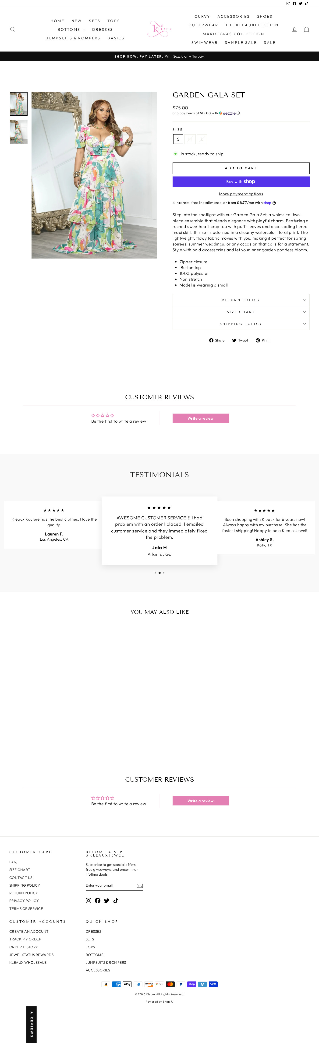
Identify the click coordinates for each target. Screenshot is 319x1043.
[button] (241, 113)
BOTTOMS (70, 29)
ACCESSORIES (233, 16)
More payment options (241, 194)
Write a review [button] (200, 418)
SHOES (265, 16)
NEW (76, 20)
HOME (57, 20)
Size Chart (241, 312)
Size (178, 130)
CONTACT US (20, 877)
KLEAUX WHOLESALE (27, 962)
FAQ (13, 862)
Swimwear (204, 42)
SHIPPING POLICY (24, 885)
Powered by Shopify (159, 1001)
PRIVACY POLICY (24, 900)
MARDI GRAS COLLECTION (233, 33)
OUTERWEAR (203, 25)
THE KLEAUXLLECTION (252, 25)
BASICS (115, 38)
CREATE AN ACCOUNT (29, 931)
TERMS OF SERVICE (26, 908)
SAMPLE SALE (241, 42)
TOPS (113, 20)
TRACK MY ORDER (25, 939)
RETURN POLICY (23, 893)
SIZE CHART (19, 869)
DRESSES (102, 29)
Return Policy (241, 300)
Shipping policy (241, 324)
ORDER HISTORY (23, 947)
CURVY (202, 16)
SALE (270, 42)
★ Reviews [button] (32, 1024)
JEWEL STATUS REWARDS (31, 955)
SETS (94, 20)
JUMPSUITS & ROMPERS (73, 38)
